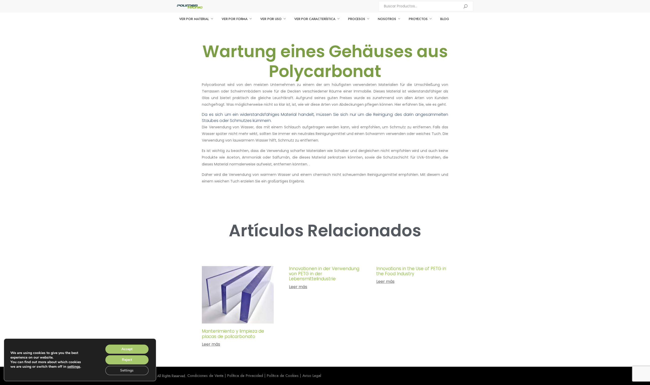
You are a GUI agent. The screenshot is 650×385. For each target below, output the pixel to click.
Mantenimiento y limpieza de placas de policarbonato (233, 333)
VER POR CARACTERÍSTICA (314, 19)
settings (73, 366)
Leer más (211, 344)
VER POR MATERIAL (194, 19)
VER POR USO (271, 19)
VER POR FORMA (235, 19)
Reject (127, 359)
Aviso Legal (311, 375)
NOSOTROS (387, 19)
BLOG (444, 19)
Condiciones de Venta (205, 375)
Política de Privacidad (245, 375)
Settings (127, 370)
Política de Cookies (283, 375)
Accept (127, 349)
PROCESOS (356, 19)
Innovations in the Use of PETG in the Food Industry (411, 271)
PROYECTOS (418, 19)
